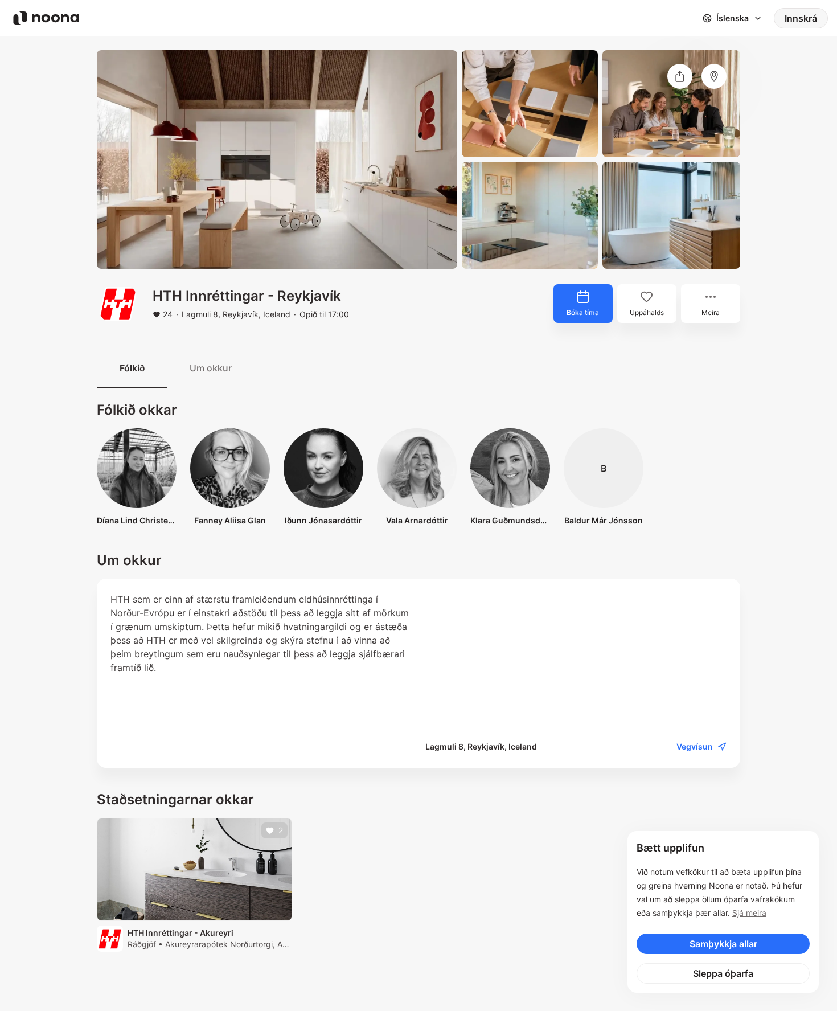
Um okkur (211, 368)
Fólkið (132, 368)
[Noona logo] (46, 18)
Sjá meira (749, 913)
